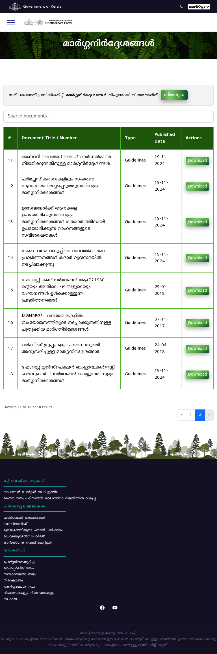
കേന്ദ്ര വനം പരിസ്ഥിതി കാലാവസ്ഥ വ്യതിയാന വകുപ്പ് (49, 498)
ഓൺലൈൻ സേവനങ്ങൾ (24, 517)
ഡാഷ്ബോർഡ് (15, 523)
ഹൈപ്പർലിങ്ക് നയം (18, 568)
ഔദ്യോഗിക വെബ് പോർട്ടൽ (27, 542)
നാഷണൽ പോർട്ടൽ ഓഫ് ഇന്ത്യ (30, 491)
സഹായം (10, 598)
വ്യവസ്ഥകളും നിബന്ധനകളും (28, 592)
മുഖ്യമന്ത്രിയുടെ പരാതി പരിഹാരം (32, 529)
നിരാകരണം (13, 580)
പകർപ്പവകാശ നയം (19, 586)
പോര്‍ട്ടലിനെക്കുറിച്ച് (18, 561)
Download (197, 160)
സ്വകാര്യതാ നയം (19, 573)
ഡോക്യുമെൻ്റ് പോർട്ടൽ (24, 536)
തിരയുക (174, 95)
